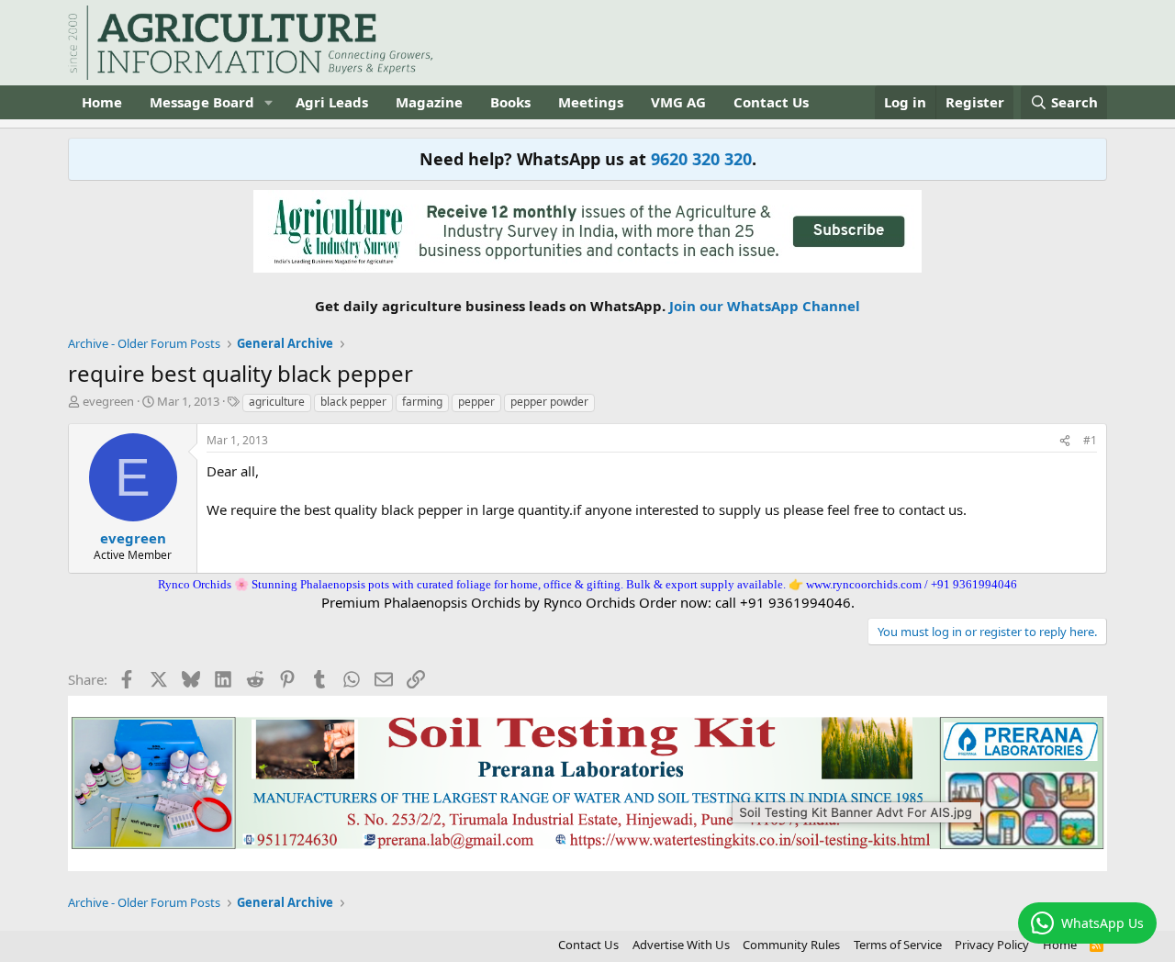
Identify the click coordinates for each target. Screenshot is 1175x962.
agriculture (277, 401)
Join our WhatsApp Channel (764, 305)
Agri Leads (332, 102)
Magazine (429, 102)
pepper (476, 401)
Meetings (590, 102)
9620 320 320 (701, 159)
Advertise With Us (681, 944)
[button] (269, 102)
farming (422, 401)
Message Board (202, 102)
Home (102, 102)
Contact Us (771, 102)
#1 (1090, 440)
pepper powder (549, 401)
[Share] (1065, 441)
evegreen (108, 401)
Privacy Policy (992, 944)
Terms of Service (898, 944)
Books (510, 102)
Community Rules (791, 944)
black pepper (353, 401)
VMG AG (678, 102)
